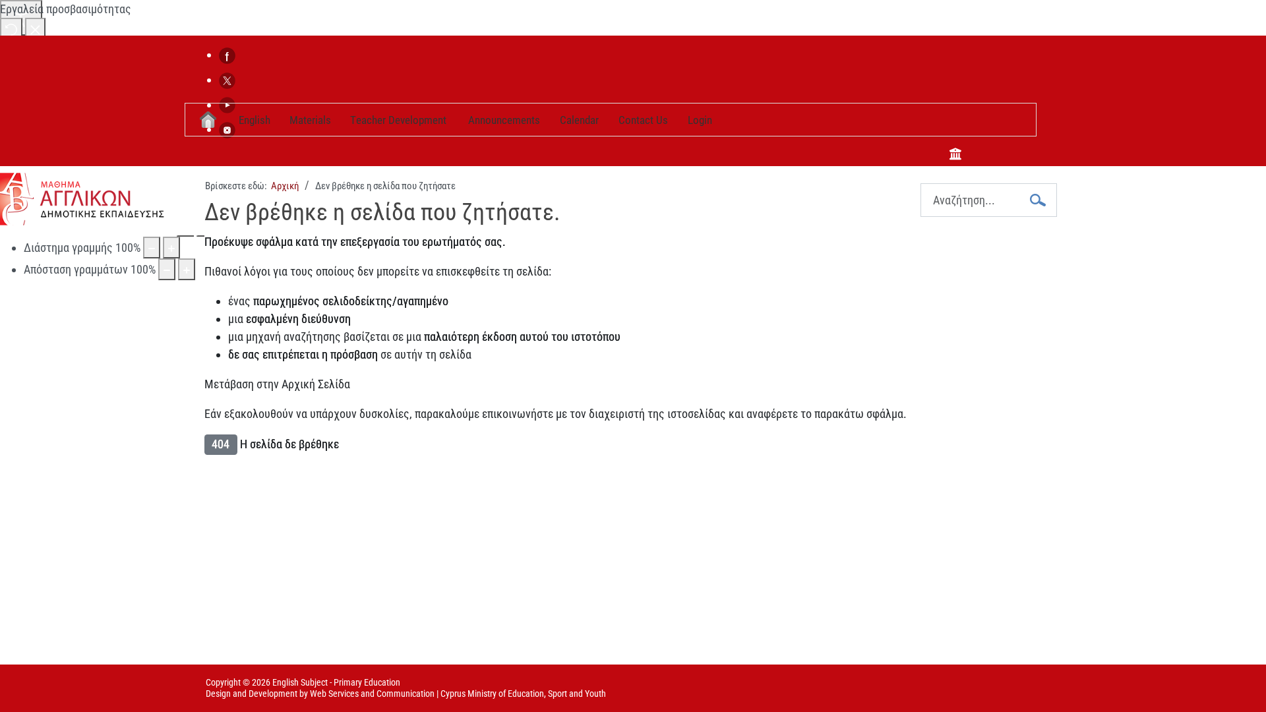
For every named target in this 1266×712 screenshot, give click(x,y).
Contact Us (643, 120)
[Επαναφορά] (11, 29)
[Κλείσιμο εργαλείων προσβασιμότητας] (35, 29)
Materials (310, 120)
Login (700, 120)
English (254, 120)
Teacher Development (398, 120)
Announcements (504, 120)
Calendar (579, 120)
